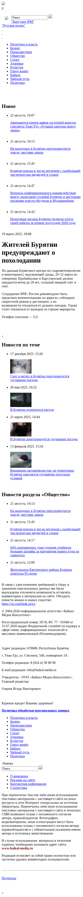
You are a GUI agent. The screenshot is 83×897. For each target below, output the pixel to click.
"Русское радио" (13, 25)
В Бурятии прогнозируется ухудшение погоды (44, 439)
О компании (19, 776)
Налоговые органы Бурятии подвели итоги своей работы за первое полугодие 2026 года (42, 221)
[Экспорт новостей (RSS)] (41, 33)
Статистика (18, 787)
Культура (16, 67)
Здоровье (16, 63)
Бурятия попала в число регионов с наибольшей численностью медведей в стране (45, 172)
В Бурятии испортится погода (32, 409)
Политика (17, 82)
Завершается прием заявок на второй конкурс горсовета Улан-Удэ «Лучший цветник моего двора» (43, 126)
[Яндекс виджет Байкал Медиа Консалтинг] (41, 37)
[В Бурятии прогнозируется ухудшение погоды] (20, 435)
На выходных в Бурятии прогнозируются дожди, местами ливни (40, 150)
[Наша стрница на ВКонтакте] (41, 29)
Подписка (9, 878)
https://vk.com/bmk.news (18, 604)
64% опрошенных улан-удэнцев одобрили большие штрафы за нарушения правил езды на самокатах (44, 551)
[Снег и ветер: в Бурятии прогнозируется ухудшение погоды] (20, 372)
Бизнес (15, 48)
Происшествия (21, 52)
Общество (17, 56)
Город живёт (19, 71)
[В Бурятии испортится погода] (20, 406)
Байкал (15, 75)
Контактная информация (28, 784)
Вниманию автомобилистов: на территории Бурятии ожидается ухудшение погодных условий (42, 474)
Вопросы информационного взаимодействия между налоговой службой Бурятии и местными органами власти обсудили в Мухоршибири (45, 196)
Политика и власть (24, 44)
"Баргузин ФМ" (22, 21)
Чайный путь (19, 79)
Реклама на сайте (22, 780)
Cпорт (14, 59)
